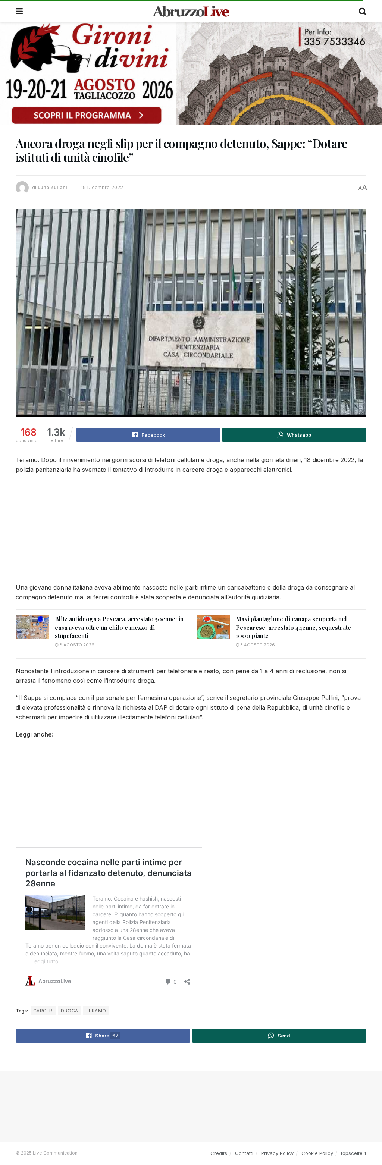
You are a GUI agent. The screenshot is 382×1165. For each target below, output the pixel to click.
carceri (43, 1011)
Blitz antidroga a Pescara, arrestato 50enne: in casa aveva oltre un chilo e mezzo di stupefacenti (119, 627)
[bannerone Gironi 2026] (191, 73)
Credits (218, 1153)
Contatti (244, 1153)
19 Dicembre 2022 (102, 187)
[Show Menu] (19, 11)
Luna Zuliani (52, 187)
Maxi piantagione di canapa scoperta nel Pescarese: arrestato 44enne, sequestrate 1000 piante (293, 627)
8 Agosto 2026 (76, 644)
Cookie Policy (317, 1153)
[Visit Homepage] (191, 11)
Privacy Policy (277, 1153)
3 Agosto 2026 (257, 644)
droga (69, 1011)
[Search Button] (362, 11)
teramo (95, 1011)
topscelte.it (353, 1153)
